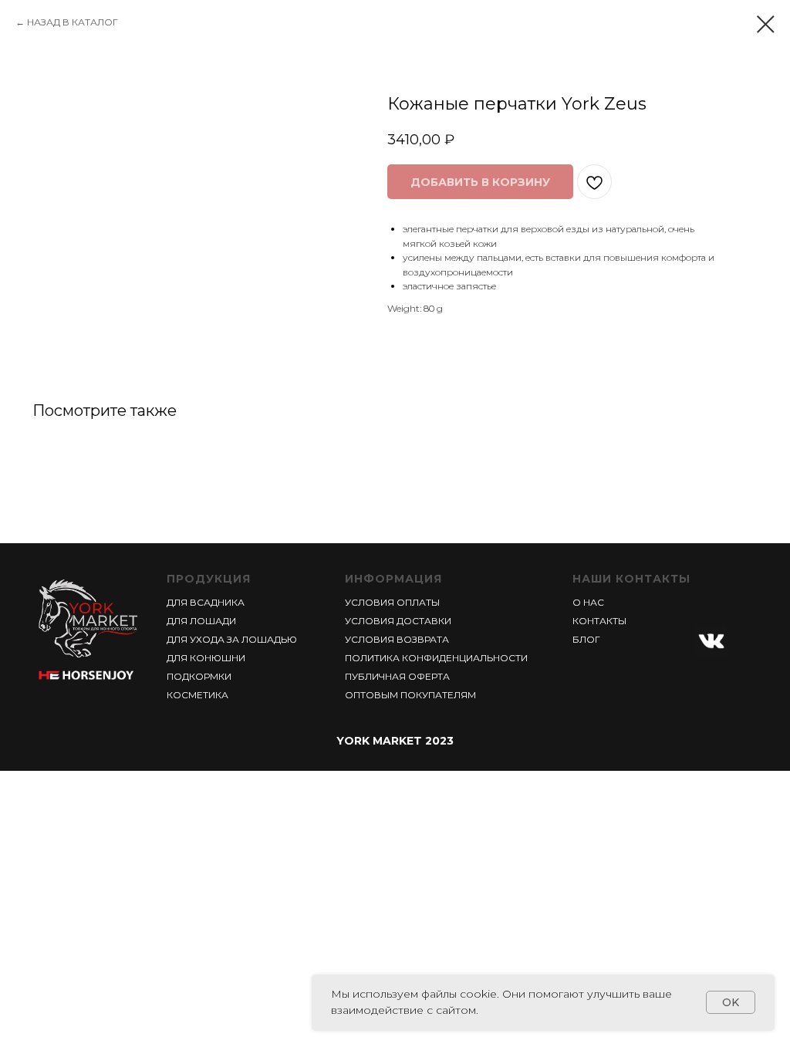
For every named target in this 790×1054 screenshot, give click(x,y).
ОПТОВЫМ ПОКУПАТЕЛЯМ (410, 695)
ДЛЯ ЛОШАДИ (201, 621)
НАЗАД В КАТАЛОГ (72, 22)
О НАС (588, 602)
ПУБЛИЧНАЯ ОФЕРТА (397, 676)
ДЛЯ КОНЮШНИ (206, 658)
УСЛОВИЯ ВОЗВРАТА (397, 639)
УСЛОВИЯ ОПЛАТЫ (392, 602)
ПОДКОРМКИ (199, 676)
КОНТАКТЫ (599, 621)
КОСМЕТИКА (197, 695)
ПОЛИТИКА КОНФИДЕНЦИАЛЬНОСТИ (436, 658)
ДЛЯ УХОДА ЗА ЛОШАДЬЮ (232, 639)
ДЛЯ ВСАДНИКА (206, 602)
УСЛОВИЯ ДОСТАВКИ (398, 621)
